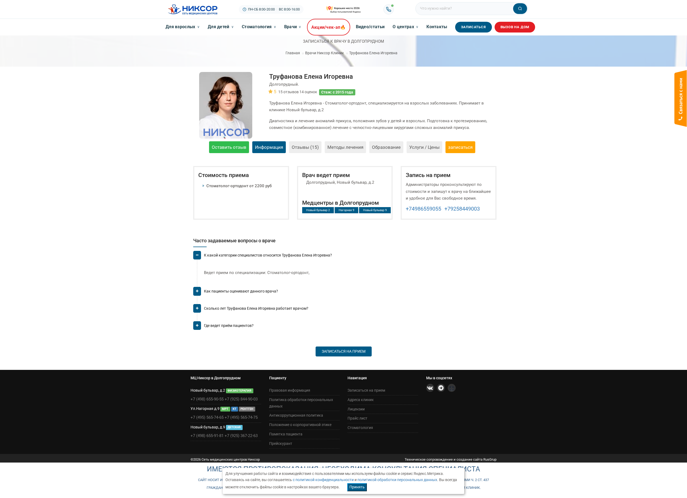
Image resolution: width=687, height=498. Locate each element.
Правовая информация (289, 390)
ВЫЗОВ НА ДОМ (514, 27)
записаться (460, 147)
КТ (234, 409)
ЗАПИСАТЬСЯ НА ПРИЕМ (344, 351)
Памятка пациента (285, 434)
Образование (386, 147)
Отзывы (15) (305, 147)
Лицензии (356, 409)
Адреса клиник (361, 400)
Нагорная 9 (346, 210)
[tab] (344, 257)
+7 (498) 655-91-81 (207, 435)
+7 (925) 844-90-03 (241, 399)
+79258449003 (462, 208)
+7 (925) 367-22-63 (241, 435)
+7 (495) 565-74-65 (207, 417)
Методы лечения (345, 147)
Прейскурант (280, 443)
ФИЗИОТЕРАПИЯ (239, 390)
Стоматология (259, 26)
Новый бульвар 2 (318, 210)
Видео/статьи (370, 26)
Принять (357, 487)
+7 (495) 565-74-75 (241, 417)
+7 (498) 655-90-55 (207, 399)
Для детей (221, 26)
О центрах (405, 26)
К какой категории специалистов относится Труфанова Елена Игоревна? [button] (268, 255)
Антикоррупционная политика (296, 415)
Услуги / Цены (424, 147)
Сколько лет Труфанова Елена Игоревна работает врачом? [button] (256, 308)
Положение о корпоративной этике (300, 425)
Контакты (436, 26)
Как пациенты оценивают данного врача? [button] (241, 291)
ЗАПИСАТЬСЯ (473, 27)
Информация (269, 147)
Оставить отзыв (229, 147)
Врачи (292, 26)
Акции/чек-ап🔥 (328, 27)
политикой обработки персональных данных (397, 480)
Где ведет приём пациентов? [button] (229, 325)
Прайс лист (357, 418)
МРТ (225, 409)
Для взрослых (183, 26)
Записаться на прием (366, 390)
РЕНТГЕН (246, 409)
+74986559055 (423, 208)
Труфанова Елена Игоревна (373, 53)
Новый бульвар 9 (375, 210)
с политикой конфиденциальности (323, 480)
